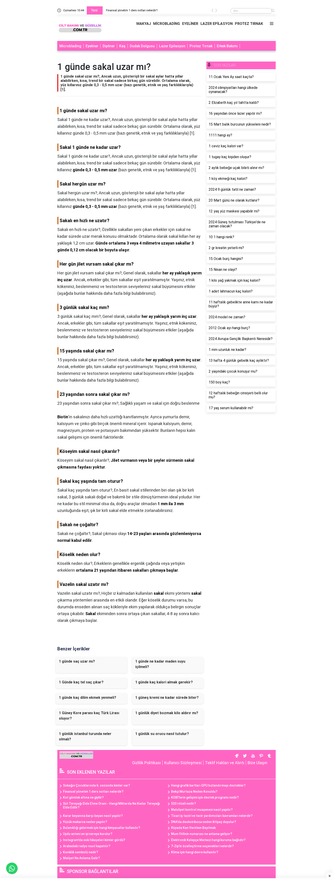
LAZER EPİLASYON (216, 23)
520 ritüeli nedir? (183, 803)
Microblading (70, 46)
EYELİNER (190, 23)
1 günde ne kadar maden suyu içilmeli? (160, 664)
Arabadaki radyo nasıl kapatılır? (86, 846)
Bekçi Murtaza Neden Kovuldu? (194, 791)
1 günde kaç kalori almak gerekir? (164, 682)
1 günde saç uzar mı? (77, 661)
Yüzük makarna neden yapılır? (85, 822)
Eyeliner (92, 46)
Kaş (122, 46)
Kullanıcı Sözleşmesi (183, 762)
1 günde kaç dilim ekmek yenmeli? (87, 697)
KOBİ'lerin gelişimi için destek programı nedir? (205, 797)
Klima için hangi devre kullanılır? (194, 852)
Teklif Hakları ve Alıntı (224, 762)
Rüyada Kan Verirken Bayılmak (193, 828)
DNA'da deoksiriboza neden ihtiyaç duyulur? (203, 822)
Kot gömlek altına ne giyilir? (83, 797)
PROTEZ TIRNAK (249, 23)
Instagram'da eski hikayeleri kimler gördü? (94, 840)
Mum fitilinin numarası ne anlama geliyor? (201, 834)
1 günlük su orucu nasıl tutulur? (162, 734)
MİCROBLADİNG (166, 23)
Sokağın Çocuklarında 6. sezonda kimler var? (96, 785)
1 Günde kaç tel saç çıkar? (81, 682)
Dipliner (109, 46)
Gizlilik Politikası (146, 762)
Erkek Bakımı (227, 46)
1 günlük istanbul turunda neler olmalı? (85, 736)
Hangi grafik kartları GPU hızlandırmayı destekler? (208, 785)
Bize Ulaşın (257, 762)
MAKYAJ (143, 23)
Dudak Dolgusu (142, 46)
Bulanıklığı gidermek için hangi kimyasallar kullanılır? (101, 828)
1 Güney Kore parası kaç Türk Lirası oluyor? (89, 716)
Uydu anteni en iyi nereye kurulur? (87, 834)
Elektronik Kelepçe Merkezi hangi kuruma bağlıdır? (208, 840)
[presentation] (212, 11)
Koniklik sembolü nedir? (80, 852)
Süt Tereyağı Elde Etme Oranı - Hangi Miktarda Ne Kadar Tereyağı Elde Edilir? (111, 805)
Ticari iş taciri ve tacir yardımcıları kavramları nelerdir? (212, 816)
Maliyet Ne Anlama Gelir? (81, 858)
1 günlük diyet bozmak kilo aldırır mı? (166, 713)
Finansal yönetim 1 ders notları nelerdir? (132, 10)
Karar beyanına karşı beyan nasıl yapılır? (93, 816)
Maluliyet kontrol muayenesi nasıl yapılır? (202, 809)
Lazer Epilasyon (172, 46)
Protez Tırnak (201, 46)
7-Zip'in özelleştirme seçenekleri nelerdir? (202, 846)
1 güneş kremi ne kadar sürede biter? (167, 697)
